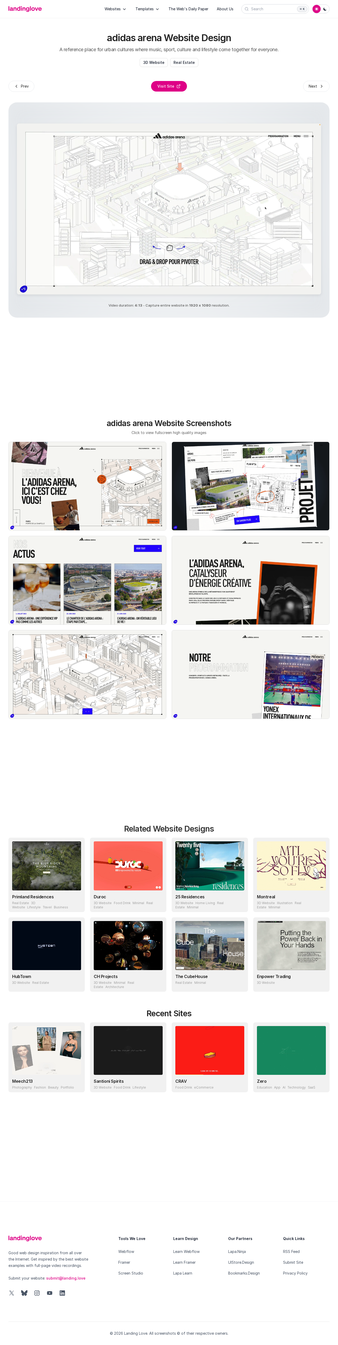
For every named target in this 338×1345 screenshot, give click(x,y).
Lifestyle (34, 907)
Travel (47, 907)
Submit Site (293, 1262)
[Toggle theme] (321, 8)
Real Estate (184, 62)
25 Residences (190, 896)
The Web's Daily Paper (188, 9)
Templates (144, 9)
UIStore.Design (241, 1262)
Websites (113, 9)
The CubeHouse (191, 976)
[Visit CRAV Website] (239, 1083)
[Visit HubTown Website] (76, 982)
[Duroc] (128, 865)
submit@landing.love (66, 1278)
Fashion (40, 1087)
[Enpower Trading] (291, 945)
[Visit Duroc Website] (157, 903)
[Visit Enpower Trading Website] (320, 982)
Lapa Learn (182, 1273)
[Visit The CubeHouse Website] (239, 982)
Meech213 (22, 1081)
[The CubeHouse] (209, 945)
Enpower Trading (274, 976)
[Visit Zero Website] (320, 1083)
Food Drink (122, 903)
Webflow (126, 1251)
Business (61, 907)
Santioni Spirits (109, 1081)
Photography (22, 1087)
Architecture (114, 987)
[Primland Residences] (46, 865)
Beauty (53, 1087)
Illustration (285, 903)
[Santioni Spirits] (128, 1050)
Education (264, 1087)
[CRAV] (209, 1050)
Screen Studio (130, 1273)
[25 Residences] (209, 865)
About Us (225, 9)
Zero (261, 1081)
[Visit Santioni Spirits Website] (157, 1083)
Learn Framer (184, 1262)
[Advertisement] (175, 365)
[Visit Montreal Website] (320, 903)
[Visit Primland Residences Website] (76, 903)
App (277, 1087)
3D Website (154, 62)
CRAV (181, 1081)
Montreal (266, 896)
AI (284, 1087)
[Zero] (291, 1050)
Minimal (138, 903)
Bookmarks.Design (244, 1273)
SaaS (311, 1087)
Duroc (100, 896)
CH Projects (106, 976)
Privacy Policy (295, 1273)
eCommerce (204, 1087)
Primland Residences (33, 896)
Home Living (205, 903)
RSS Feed (291, 1251)
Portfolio (67, 1087)
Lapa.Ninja (237, 1251)
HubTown (21, 976)
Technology (297, 1087)
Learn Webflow (186, 1251)
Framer (124, 1262)
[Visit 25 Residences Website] (239, 903)
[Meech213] (46, 1050)
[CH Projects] (128, 945)
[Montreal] (291, 865)
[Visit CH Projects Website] (157, 982)
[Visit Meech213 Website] (76, 1083)
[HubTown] (46, 945)
